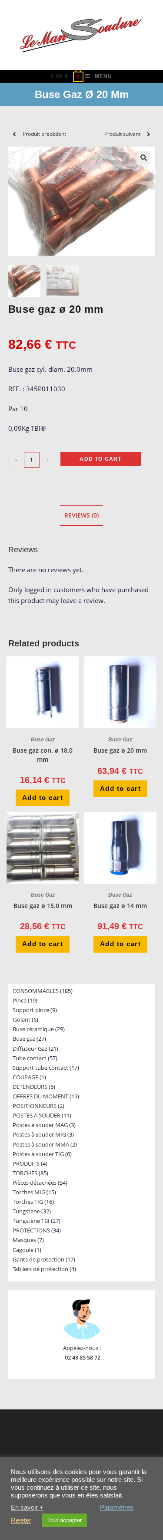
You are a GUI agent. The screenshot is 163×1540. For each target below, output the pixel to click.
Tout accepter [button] (64, 1520)
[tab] (81, 515)
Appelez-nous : (82, 1348)
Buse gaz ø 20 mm (120, 750)
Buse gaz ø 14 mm (120, 905)
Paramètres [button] (116, 1507)
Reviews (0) (81, 515)
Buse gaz (43, 740)
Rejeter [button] (21, 1520)
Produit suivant (122, 134)
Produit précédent (44, 134)
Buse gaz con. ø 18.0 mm (43, 754)
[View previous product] (14, 134)
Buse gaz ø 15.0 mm (42, 905)
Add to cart (100, 459)
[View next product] (149, 134)
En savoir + (27, 1507)
